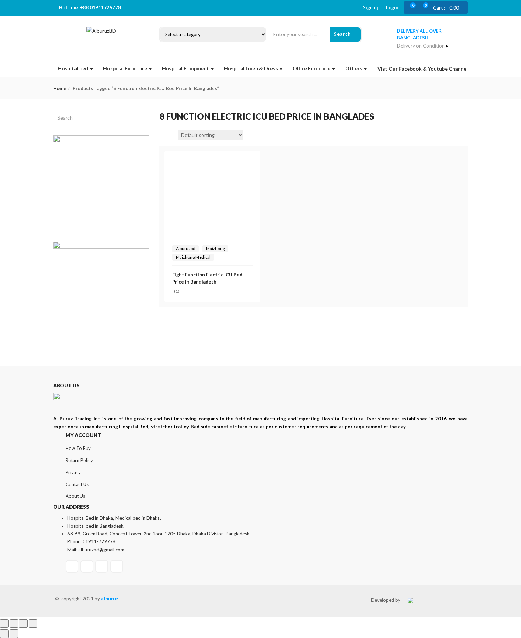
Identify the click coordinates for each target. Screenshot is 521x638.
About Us (75, 496)
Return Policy (79, 460)
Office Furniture (312, 68)
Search (343, 34)
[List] (172, 135)
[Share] (23, 623)
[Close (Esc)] (33, 623)
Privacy (73, 472)
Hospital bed (73, 68)
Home (59, 88)
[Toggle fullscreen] (14, 623)
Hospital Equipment (186, 68)
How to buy (78, 448)
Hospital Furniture (125, 68)
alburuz (109, 598)
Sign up (371, 7)
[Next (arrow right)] (14, 633)
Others (354, 68)
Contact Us (77, 484)
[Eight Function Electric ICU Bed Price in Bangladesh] (212, 163)
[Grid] (163, 135)
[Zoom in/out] (4, 623)
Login (392, 7)
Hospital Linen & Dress (251, 68)
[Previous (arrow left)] (4, 633)
